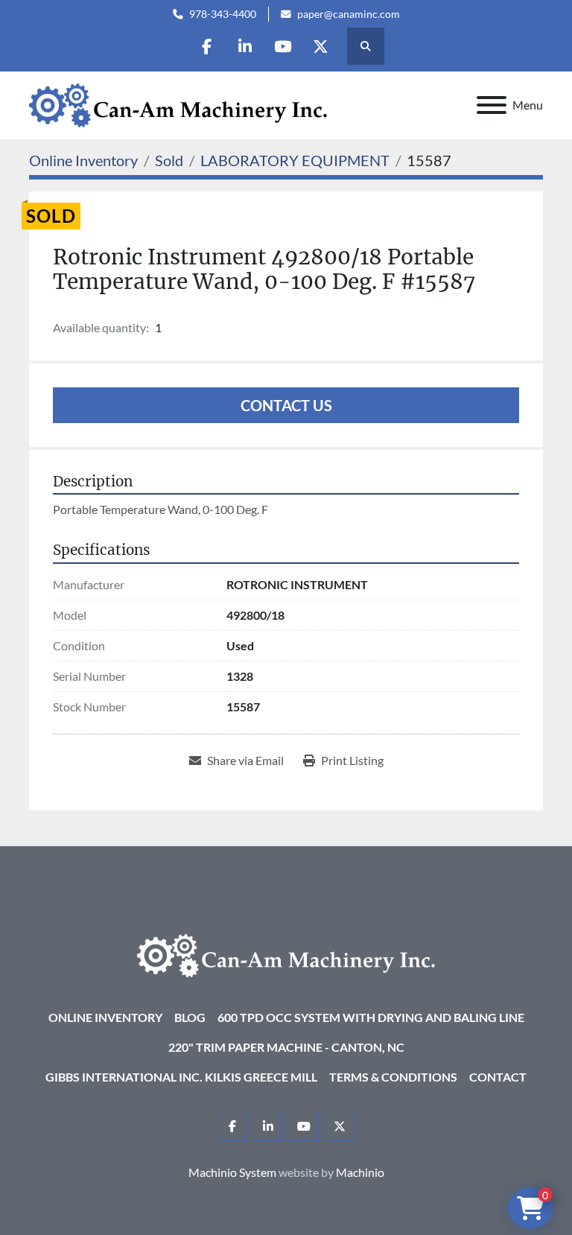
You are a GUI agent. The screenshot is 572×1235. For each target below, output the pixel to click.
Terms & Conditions (393, 1077)
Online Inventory (105, 1017)
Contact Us (286, 405)
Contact (498, 1077)
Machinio (360, 1172)
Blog (190, 1017)
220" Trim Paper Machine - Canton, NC (286, 1047)
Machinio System (232, 1172)
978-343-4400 (222, 14)
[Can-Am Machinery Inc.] (286, 954)
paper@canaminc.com (348, 14)
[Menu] (491, 105)
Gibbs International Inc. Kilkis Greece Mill (181, 1077)
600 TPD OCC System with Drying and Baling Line (370, 1017)
